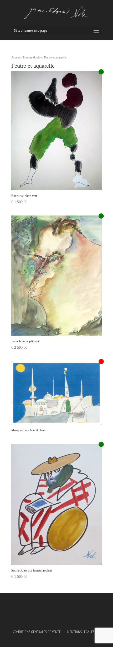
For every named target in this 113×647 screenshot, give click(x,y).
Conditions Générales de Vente (37, 631)
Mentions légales (80, 631)
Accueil (15, 57)
